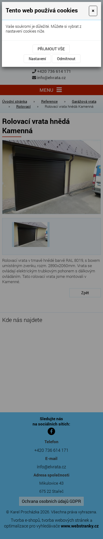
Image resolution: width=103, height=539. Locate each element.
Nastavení (37, 58)
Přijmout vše (51, 48)
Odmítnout (66, 58)
